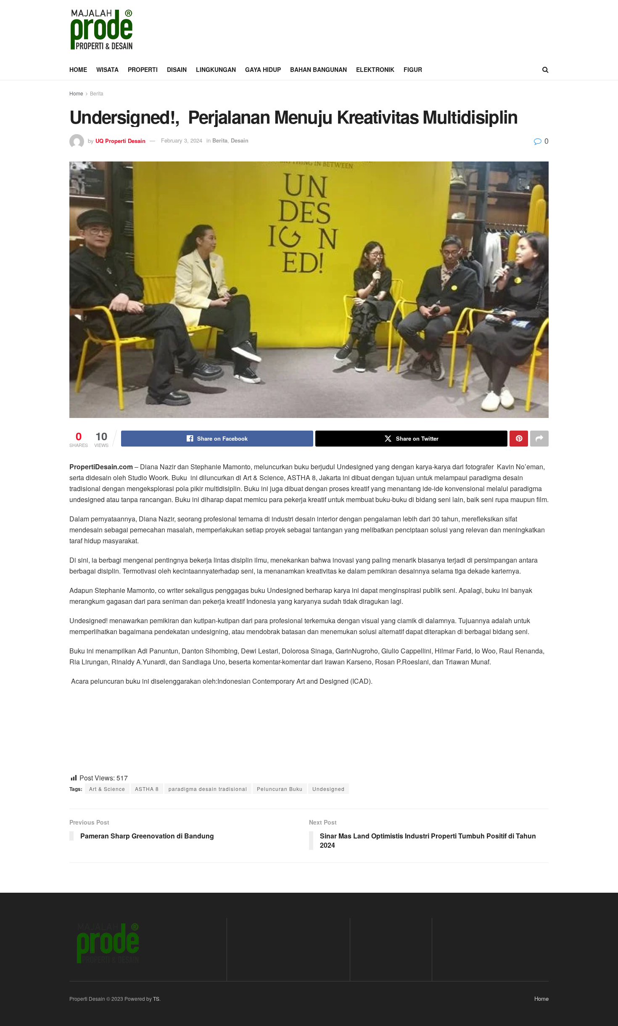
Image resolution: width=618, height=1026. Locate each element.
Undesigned (328, 788)
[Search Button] (545, 69)
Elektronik (375, 69)
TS (156, 998)
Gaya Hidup (263, 69)
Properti (143, 69)
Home (78, 69)
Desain (239, 140)
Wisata (107, 69)
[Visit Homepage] (101, 29)
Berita (96, 93)
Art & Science (107, 788)
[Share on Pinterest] (519, 439)
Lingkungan (216, 69)
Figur (413, 69)
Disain (177, 69)
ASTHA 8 (147, 788)
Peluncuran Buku (280, 788)
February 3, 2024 (181, 140)
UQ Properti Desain (120, 140)
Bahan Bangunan (318, 69)
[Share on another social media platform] (539, 439)
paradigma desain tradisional (208, 788)
